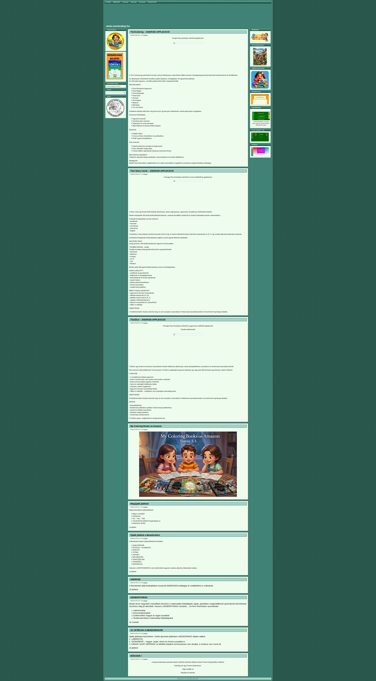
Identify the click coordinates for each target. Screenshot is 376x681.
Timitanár (145, 35)
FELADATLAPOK (152, 2)
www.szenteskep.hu (118, 26)
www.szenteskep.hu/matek (163, 662)
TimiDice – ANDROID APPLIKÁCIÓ (147, 319)
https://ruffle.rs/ (188, 669)
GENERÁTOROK (138, 597)
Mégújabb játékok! (139, 504)
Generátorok (142, 2)
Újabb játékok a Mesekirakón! (145, 535)
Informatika (125, 2)
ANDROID (135, 579)
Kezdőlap (108, 2)
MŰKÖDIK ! (136, 656)
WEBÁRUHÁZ (116, 2)
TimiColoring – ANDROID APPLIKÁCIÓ (150, 32)
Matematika (134, 2)
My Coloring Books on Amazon (146, 426)
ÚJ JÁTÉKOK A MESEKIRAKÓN (146, 630)
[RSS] (106, 677)
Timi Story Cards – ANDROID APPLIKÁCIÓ (152, 171)
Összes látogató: (111, 86)
